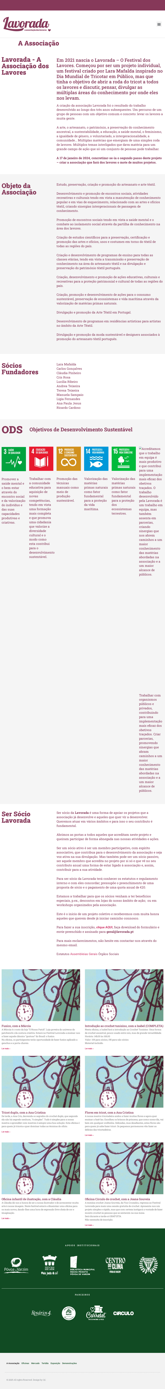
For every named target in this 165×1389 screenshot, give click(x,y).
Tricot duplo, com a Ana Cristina (24, 1112)
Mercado (35, 1363)
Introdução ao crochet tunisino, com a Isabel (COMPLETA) (124, 1026)
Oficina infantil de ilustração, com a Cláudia (31, 1199)
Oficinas (25, 1363)
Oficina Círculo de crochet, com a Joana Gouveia (117, 1199)
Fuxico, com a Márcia (16, 1026)
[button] (159, 24)
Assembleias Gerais (84, 954)
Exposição (55, 1363)
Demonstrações (69, 1363)
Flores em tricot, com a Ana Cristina (109, 1112)
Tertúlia (45, 1363)
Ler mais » (6, 1048)
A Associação (12, 1363)
